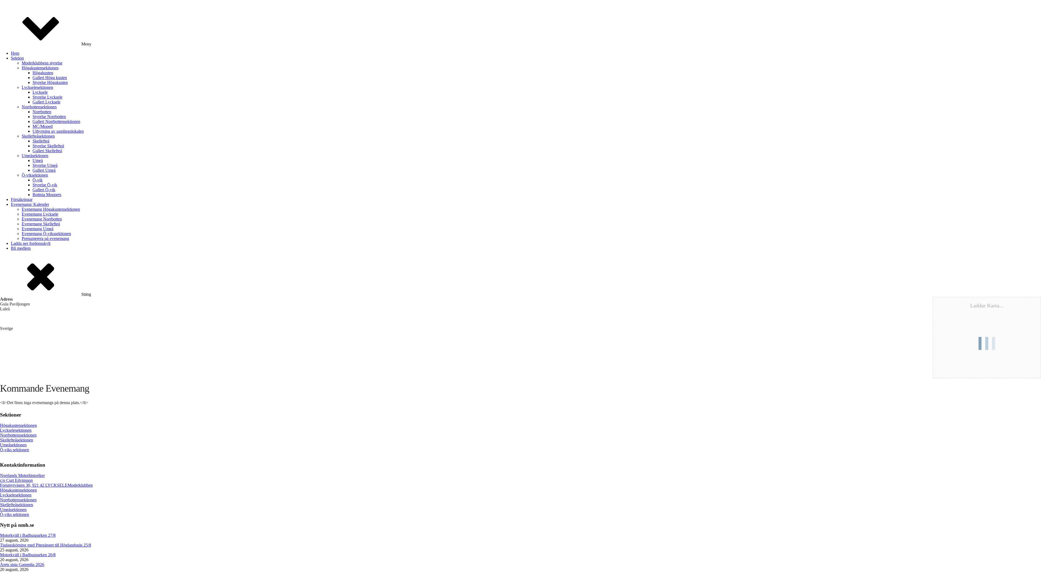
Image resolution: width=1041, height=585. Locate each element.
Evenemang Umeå (37, 228)
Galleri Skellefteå (47, 150)
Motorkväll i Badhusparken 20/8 (28, 554)
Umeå (38, 160)
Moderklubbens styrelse (42, 63)
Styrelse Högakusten (50, 82)
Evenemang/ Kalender (30, 204)
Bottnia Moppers (47, 194)
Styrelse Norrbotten (49, 116)
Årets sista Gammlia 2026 (22, 564)
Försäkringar (22, 199)
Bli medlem (21, 248)
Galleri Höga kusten (50, 77)
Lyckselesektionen (37, 87)
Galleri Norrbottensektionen (56, 121)
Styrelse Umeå (45, 165)
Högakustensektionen (40, 68)
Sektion (17, 58)
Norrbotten (42, 111)
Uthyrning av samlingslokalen (58, 131)
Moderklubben (80, 485)
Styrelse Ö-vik (45, 185)
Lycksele (40, 92)
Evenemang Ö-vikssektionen (46, 233)
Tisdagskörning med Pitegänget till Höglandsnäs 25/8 (45, 545)
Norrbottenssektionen (18, 435)
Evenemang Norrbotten (42, 219)
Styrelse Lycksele (47, 97)
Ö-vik (38, 180)
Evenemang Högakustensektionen (51, 209)
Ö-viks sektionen (14, 449)
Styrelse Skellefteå (48, 146)
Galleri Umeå (44, 170)
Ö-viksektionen (35, 175)
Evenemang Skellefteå (41, 224)
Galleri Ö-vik (44, 189)
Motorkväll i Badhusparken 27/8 (28, 535)
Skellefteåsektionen (38, 136)
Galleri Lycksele (46, 102)
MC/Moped (43, 126)
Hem (15, 53)
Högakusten (43, 72)
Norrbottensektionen (39, 107)
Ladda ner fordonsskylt (30, 243)
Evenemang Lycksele (40, 214)
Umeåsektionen (35, 155)
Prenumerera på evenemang (45, 238)
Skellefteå (41, 141)
